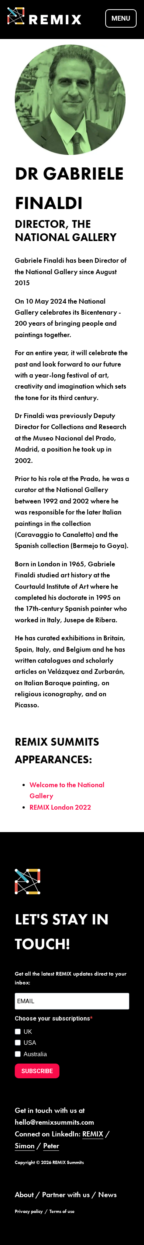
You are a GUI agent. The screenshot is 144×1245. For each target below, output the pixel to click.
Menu (121, 18)
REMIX (92, 1134)
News (107, 1194)
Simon (25, 1145)
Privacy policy (29, 1211)
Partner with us (66, 1194)
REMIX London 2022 (60, 807)
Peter (51, 1145)
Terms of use (62, 1211)
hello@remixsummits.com (54, 1122)
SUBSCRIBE (37, 1071)
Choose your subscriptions (52, 1018)
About (24, 1194)
